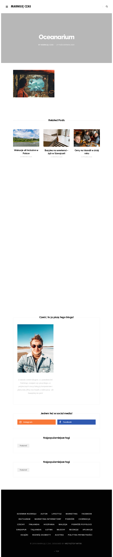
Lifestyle (57, 514)
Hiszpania (49, 524)
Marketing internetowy (48, 519)
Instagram (24, 519)
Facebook (87, 514)
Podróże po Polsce (82, 524)
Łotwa (49, 529)
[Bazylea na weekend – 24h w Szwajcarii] (56, 138)
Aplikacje (88, 529)
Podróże (69, 519)
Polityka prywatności (80, 535)
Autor (44, 514)
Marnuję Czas (47, 45)
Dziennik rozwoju (27, 514)
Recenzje (74, 529)
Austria (59, 535)
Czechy (21, 524)
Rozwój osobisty (41, 535)
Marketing (71, 514)
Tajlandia (36, 529)
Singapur (21, 529)
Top (57, 551)
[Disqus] (56, 201)
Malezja (63, 524)
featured (23, 445)
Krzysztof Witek (73, 543)
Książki (24, 535)
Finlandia (34, 524)
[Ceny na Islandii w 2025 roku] (87, 138)
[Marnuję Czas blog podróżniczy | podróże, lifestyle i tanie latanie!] (21, 6)
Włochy (61, 529)
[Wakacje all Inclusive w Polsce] (26, 138)
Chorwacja (84, 519)
